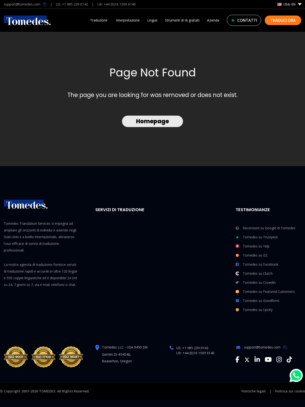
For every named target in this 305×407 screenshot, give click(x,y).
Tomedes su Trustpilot (260, 237)
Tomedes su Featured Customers (269, 291)
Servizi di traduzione (119, 210)
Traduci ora (283, 20)
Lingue (152, 20)
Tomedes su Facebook (260, 264)
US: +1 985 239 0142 (72, 4)
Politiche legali (253, 391)
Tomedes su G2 (255, 255)
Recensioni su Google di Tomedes (269, 228)
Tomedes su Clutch (258, 273)
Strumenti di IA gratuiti (182, 20)
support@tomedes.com (262, 347)
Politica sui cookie (290, 391)
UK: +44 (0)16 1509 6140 (116, 4)
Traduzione (98, 20)
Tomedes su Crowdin (259, 282)
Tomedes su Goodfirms (261, 300)
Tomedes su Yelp (256, 246)
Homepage (152, 121)
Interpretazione (128, 20)
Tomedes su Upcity (258, 309)
